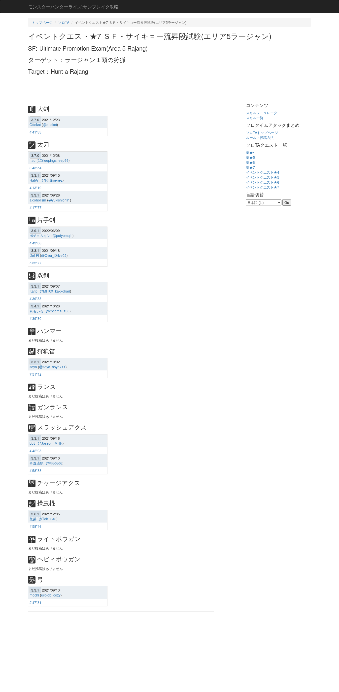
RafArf (34, 180)
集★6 (250, 162)
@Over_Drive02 (54, 255)
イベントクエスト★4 (262, 172)
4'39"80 (35, 318)
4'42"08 (35, 450)
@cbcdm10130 (57, 310)
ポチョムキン (40, 235)
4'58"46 (35, 526)
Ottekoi (35, 124)
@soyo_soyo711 (52, 366)
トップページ (42, 22)
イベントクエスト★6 (262, 182)
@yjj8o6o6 (54, 463)
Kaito (33, 291)
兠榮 (33, 518)
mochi (34, 595)
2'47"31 (35, 602)
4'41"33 (35, 132)
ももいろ (36, 310)
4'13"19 (35, 187)
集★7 (250, 167)
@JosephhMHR (50, 443)
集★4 (250, 152)
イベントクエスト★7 (262, 187)
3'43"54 (35, 167)
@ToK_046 (47, 518)
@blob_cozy (51, 595)
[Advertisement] (118, 88)
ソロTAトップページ (262, 132)
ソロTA (63, 22)
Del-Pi (34, 255)
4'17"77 (35, 207)
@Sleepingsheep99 (53, 160)
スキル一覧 (254, 117)
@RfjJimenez (52, 180)
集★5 (250, 157)
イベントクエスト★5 (262, 177)
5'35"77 (35, 262)
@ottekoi (50, 124)
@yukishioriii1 (59, 200)
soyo (33, 366)
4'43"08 (35, 242)
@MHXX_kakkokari (55, 291)
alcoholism (38, 200)
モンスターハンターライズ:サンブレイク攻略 (73, 6)
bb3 (32, 443)
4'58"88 (35, 470)
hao (32, 160)
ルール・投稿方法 (260, 137)
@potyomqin (62, 235)
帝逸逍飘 (36, 463)
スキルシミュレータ (261, 112)
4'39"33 (35, 298)
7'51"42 (35, 374)
